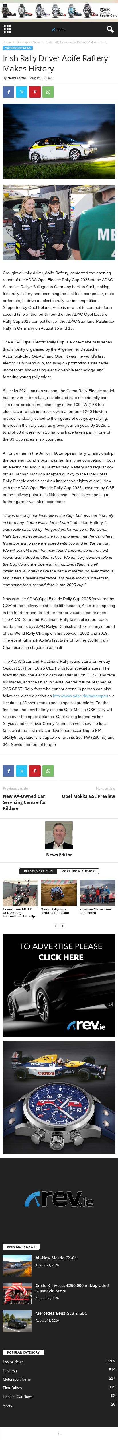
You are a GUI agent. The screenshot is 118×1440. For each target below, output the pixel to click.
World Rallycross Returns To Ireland (55, 911)
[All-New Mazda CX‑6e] (17, 1266)
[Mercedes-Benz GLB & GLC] (17, 1321)
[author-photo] (59, 835)
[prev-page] (55, 926)
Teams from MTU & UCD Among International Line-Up (19, 912)
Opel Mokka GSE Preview (88, 796)
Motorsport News (28, 42)
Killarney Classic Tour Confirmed (95, 911)
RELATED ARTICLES (38, 871)
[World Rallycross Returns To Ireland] (59, 893)
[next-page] (62, 926)
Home (7, 42)
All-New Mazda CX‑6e (56, 1258)
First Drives (12, 1388)
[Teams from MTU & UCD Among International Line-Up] (20, 893)
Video (7, 1405)
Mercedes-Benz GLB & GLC (61, 1313)
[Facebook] (8, 92)
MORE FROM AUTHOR (78, 871)
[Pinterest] (35, 92)
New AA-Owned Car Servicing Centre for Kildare (24, 802)
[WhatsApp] (48, 92)
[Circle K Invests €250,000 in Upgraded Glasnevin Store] (17, 1293)
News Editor (16, 77)
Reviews (10, 1371)
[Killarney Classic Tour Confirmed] (97, 893)
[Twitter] (21, 92)
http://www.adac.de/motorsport (80, 695)
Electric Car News (18, 1396)
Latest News (13, 1362)
